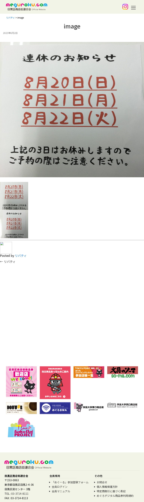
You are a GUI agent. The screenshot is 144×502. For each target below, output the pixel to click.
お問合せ (102, 482)
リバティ (21, 255)
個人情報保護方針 (107, 487)
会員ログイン (60, 487)
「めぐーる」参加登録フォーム (70, 482)
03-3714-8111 (19, 493)
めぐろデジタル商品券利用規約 (115, 496)
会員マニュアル (61, 491)
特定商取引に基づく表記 (111, 491)
